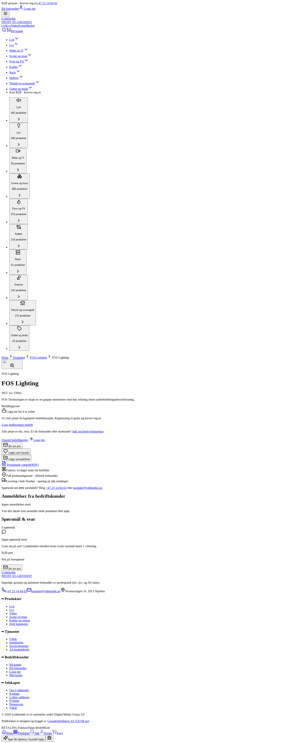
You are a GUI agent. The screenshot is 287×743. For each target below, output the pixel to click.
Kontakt (14, 693)
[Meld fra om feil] (49, 738)
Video (14, 25)
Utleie (13, 639)
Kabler (13, 67)
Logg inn (29, 8)
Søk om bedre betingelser (87, 431)
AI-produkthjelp (19, 649)
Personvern (16, 704)
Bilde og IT (16, 50)
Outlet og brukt (18, 88)
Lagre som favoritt (18, 452)
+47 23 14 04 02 (47, 3)
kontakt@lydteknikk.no (87, 487)
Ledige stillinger (19, 697)
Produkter (19, 357)
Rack (12, 72)
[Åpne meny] (5, 14)
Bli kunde (17, 31)
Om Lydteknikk (19, 690)
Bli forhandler (10, 8)
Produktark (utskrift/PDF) (22, 464)
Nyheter (14, 700)
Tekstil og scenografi (22, 83)
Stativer (14, 78)
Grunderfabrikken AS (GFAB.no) (68, 721)
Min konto (15, 675)
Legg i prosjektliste (19, 459)
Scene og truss (18, 56)
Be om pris (14, 446)
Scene (22, 25)
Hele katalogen (18, 624)
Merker (30, 25)
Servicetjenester (19, 646)
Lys (8, 25)
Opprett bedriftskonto (15, 440)
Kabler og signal (19, 620)
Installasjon (16, 642)
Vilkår (13, 707)
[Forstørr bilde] (12, 364)
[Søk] (4, 31)
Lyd (4, 25)
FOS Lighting (38, 357)
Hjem (5, 357)
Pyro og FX (16, 61)
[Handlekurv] (8, 31)
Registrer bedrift (23, 424)
